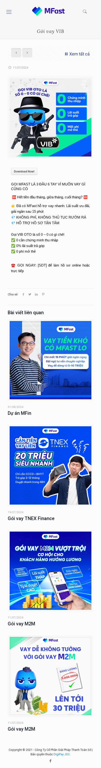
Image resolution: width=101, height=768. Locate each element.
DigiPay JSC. (62, 754)
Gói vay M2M (21, 624)
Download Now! (24, 171)
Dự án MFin (19, 413)
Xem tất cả (79, 53)
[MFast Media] (47, 15)
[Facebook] (50, 761)
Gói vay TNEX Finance (31, 518)
